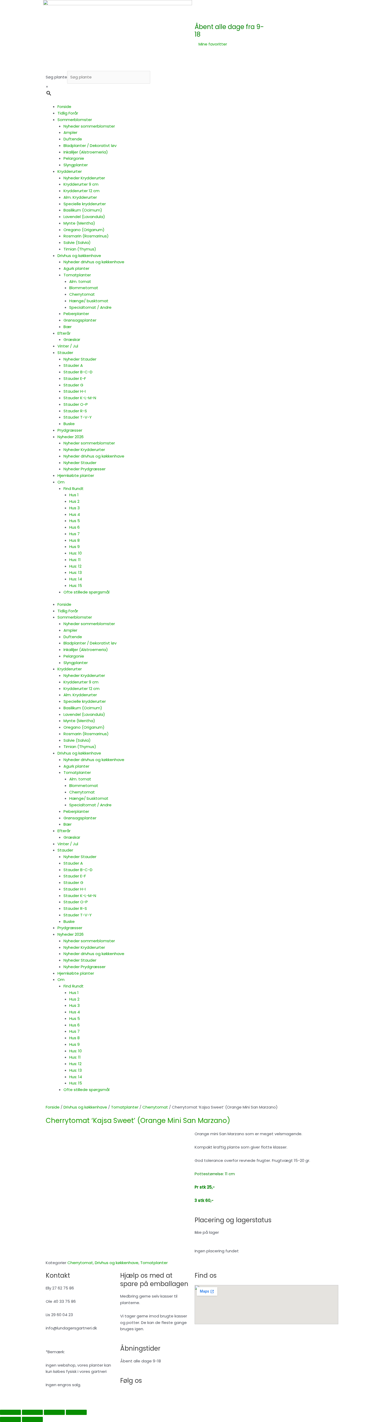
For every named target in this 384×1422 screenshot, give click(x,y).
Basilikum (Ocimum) (82, 210)
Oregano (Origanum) (83, 229)
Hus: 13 (75, 572)
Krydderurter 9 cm (80, 184)
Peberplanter (76, 313)
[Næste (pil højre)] (32, 1419)
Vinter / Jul (67, 346)
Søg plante (56, 77)
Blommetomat (83, 287)
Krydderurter (69, 171)
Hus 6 (74, 527)
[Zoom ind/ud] (10, 1412)
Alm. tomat (80, 281)
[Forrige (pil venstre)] (10, 1419)
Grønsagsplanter (79, 320)
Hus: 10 (75, 553)
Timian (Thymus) (79, 249)
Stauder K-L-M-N (79, 398)
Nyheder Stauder (79, 359)
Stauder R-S (75, 411)
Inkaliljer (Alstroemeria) (85, 152)
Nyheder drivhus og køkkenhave (93, 262)
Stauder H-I (74, 391)
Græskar (71, 339)
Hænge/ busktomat (88, 301)
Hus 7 (74, 533)
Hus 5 (74, 520)
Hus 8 (74, 540)
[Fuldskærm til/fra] (32, 1412)
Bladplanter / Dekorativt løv (90, 145)
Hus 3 (74, 508)
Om (61, 482)
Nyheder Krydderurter (84, 178)
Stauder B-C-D (77, 372)
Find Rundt (73, 488)
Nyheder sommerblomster (89, 126)
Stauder (65, 352)
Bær (67, 326)
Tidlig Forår (67, 113)
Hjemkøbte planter (75, 475)
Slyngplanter (75, 165)
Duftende (72, 139)
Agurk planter (76, 268)
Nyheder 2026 (70, 436)
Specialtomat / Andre (90, 307)
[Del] (54, 1412)
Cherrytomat (82, 294)
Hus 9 (74, 546)
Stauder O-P (75, 404)
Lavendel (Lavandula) (84, 216)
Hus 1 (74, 495)
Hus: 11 (75, 559)
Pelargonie (73, 158)
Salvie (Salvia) (77, 242)
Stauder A (73, 365)
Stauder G (73, 385)
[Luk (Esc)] (76, 1412)
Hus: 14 (75, 579)
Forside (64, 106)
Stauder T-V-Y (77, 417)
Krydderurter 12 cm (81, 190)
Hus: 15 (75, 585)
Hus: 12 (75, 566)
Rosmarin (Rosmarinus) (86, 236)
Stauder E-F (74, 378)
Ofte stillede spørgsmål (86, 592)
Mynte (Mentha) (79, 223)
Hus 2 (74, 501)
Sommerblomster (74, 119)
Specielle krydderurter (84, 204)
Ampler (70, 132)
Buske (69, 423)
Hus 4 (74, 514)
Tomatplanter (77, 275)
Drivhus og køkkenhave (79, 255)
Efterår (64, 333)
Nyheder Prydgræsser (84, 469)
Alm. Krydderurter (80, 197)
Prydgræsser (69, 430)
